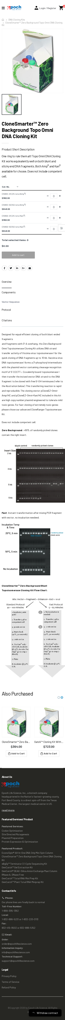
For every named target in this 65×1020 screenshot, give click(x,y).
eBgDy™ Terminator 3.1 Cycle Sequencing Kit (24, 863)
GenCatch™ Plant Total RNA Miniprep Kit (23, 881)
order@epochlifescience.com (17, 943)
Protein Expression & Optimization (20, 841)
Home (3, 19)
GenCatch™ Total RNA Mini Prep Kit (20, 878)
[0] (61, 8)
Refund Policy (9, 987)
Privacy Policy (9, 976)
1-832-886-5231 (10, 919)
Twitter (11, 268)
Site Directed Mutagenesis (15, 834)
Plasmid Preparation (13, 837)
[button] (58, 697)
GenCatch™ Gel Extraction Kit (17, 867)
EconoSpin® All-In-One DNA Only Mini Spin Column (27, 852)
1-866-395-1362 (10, 910)
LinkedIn (17, 268)
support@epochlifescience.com (18, 960)
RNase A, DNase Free (13, 874)
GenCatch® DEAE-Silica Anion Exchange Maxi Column (29, 871)
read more (8, 810)
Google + (23, 268)
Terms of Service (10, 981)
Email (29, 268)
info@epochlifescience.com (16, 952)
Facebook (4, 268)
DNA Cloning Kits (16, 19)
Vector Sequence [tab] (10, 301)
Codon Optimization (12, 830)
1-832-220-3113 (30, 919)
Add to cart (18, 254)
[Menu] (3, 8)
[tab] (7, 282)
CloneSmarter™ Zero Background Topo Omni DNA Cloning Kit (27, 129)
